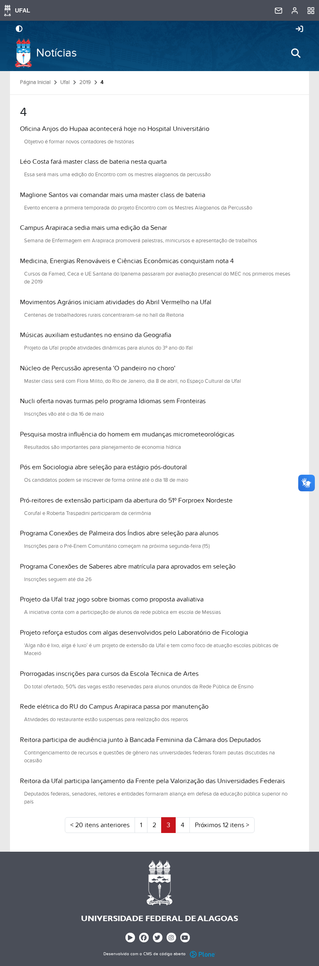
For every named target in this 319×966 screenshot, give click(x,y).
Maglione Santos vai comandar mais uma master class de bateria (112, 195)
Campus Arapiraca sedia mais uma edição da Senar (93, 228)
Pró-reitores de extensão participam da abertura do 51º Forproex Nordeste (126, 500)
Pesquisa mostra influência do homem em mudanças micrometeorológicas (127, 434)
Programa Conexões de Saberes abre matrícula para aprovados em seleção (128, 566)
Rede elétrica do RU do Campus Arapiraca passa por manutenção (114, 706)
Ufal (65, 82)
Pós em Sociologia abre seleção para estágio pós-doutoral (103, 467)
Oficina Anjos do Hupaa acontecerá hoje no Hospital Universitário (114, 129)
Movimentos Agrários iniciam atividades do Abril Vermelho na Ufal (115, 302)
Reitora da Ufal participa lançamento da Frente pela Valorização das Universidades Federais (152, 781)
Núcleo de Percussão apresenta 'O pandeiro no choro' (97, 368)
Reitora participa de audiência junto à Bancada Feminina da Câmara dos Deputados (140, 740)
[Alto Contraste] (19, 29)
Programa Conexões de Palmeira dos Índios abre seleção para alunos (119, 533)
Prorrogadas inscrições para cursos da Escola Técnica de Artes (109, 674)
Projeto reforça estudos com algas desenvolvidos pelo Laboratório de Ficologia (134, 632)
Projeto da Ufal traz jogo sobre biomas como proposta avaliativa (112, 599)
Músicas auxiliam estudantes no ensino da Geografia (95, 335)
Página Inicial (35, 82)
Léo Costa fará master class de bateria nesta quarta (93, 162)
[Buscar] (295, 53)
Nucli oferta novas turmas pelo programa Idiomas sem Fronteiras (113, 401)
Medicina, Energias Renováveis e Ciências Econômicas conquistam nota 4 (127, 261)
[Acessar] (299, 29)
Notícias (56, 53)
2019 (85, 82)
